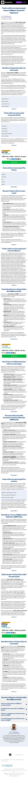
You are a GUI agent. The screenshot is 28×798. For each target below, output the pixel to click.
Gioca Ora (14, 162)
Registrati (20, 2)
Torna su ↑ (14, 109)
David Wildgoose (7, 16)
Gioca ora (14, 636)
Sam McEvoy (16, 732)
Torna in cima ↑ (14, 339)
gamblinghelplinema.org (6, 770)
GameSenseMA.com (13, 775)
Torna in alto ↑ (14, 187)
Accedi (24, 2)
